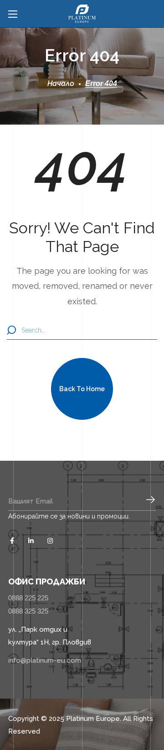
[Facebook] (11, 540)
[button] (82, 389)
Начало (60, 83)
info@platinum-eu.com (44, 660)
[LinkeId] (31, 540)
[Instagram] (50, 540)
